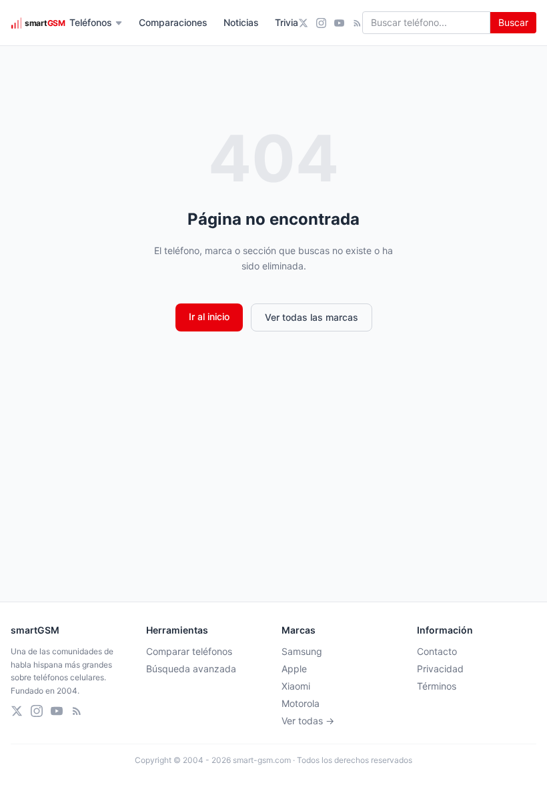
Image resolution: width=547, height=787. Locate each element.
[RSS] (357, 23)
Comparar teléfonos (189, 651)
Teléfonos (90, 22)
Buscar (513, 22)
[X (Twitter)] (303, 23)
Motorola (301, 703)
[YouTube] (339, 23)
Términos (436, 686)
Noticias (241, 22)
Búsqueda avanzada (191, 668)
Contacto (437, 651)
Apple (294, 668)
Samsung (302, 651)
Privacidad (440, 668)
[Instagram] (321, 23)
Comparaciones (173, 22)
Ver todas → (308, 720)
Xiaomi (296, 686)
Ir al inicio (209, 316)
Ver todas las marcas (311, 317)
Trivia (286, 22)
